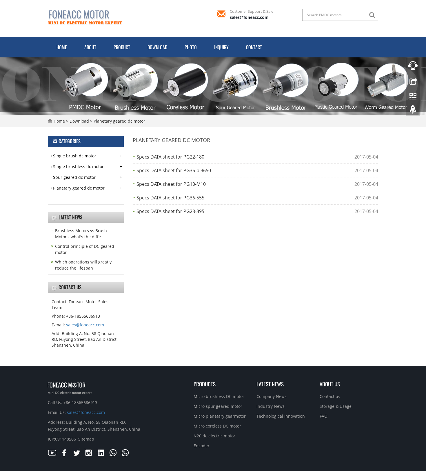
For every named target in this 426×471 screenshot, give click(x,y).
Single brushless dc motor (78, 166)
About (90, 47)
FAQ (323, 416)
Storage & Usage (336, 406)
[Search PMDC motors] (373, 15)
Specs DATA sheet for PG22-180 (170, 157)
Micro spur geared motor (218, 406)
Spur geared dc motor (74, 177)
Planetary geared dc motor (118, 121)
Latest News (270, 384)
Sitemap (86, 439)
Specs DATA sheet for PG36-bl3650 (173, 170)
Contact (254, 47)
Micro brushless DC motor (219, 396)
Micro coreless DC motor (217, 426)
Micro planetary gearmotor (220, 416)
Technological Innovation (280, 416)
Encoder (202, 445)
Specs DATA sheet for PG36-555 (170, 197)
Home (62, 47)
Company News (271, 396)
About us (330, 384)
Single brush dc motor (74, 156)
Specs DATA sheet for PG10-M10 (171, 184)
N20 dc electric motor (214, 436)
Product (122, 47)
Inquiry (221, 47)
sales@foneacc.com (249, 17)
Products (205, 384)
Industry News (270, 406)
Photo (191, 47)
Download (157, 47)
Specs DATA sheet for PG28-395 (170, 211)
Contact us (330, 396)
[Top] (413, 111)
